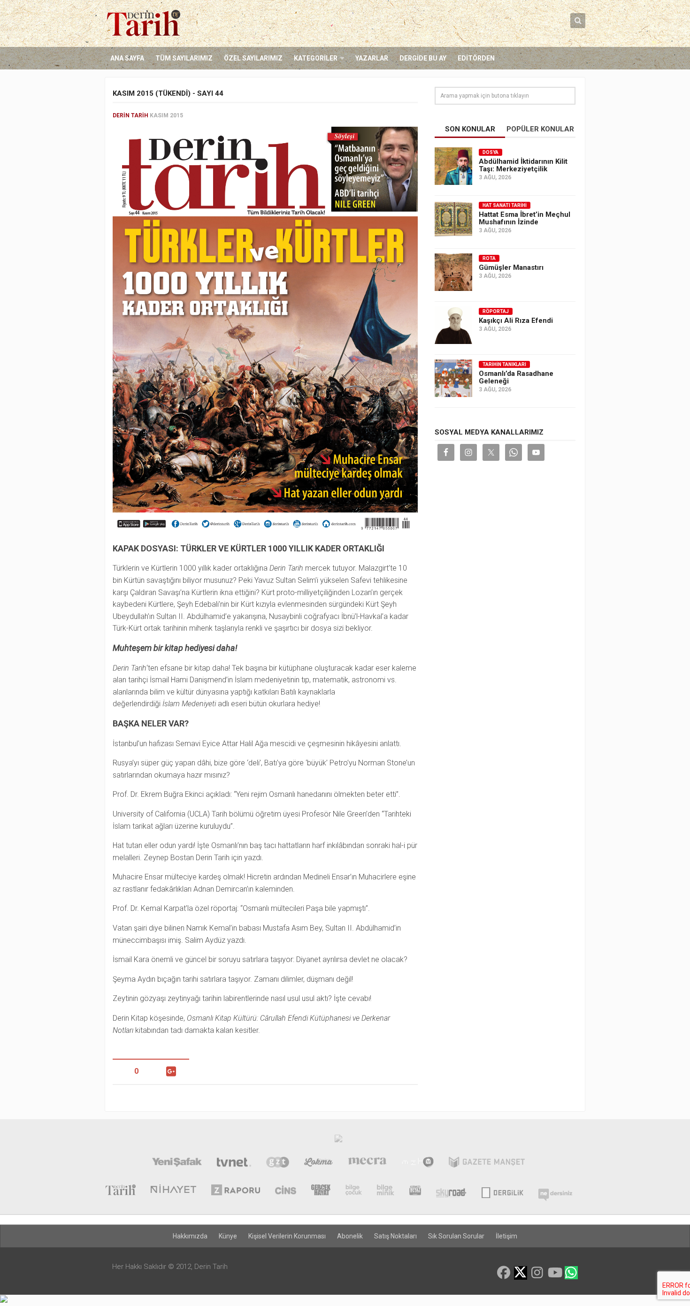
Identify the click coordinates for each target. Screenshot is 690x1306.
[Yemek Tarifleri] (318, 1163)
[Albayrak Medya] (338, 1140)
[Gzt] (277, 1163)
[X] (520, 1273)
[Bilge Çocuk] (353, 1191)
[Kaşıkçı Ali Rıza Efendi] (453, 325)
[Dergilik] (502, 1191)
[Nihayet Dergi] (173, 1191)
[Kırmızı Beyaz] (415, 1191)
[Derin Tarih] (120, 1191)
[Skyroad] (451, 1191)
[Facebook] (503, 1272)
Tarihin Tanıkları (504, 364)
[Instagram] (537, 1272)
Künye (228, 1236)
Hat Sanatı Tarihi (505, 205)
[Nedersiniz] (555, 1191)
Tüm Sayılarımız (184, 58)
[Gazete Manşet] (487, 1163)
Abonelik (350, 1236)
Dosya (490, 152)
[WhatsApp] (571, 1272)
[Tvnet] (234, 1163)
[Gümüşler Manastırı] (453, 272)
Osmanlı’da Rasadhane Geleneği (516, 377)
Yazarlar (371, 58)
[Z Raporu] (235, 1191)
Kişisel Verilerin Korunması (287, 1236)
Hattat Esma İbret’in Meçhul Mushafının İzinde (524, 218)
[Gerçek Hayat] (320, 1191)
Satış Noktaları (395, 1236)
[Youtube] (554, 1272)
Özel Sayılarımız (253, 58)
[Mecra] (367, 1163)
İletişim (506, 1236)
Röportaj (496, 311)
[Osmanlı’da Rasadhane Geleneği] (453, 378)
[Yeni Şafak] (176, 1163)
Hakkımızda (190, 1236)
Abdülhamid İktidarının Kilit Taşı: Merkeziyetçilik (523, 165)
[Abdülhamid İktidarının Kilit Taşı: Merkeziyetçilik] (453, 166)
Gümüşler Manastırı (511, 267)
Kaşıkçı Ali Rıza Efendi (516, 320)
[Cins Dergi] (285, 1191)
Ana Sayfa (127, 58)
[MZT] (417, 1163)
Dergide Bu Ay (422, 58)
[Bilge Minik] (385, 1191)
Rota (489, 258)
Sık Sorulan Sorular (456, 1236)
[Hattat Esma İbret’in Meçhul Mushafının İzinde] (453, 219)
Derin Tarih (130, 115)
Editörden (476, 58)
